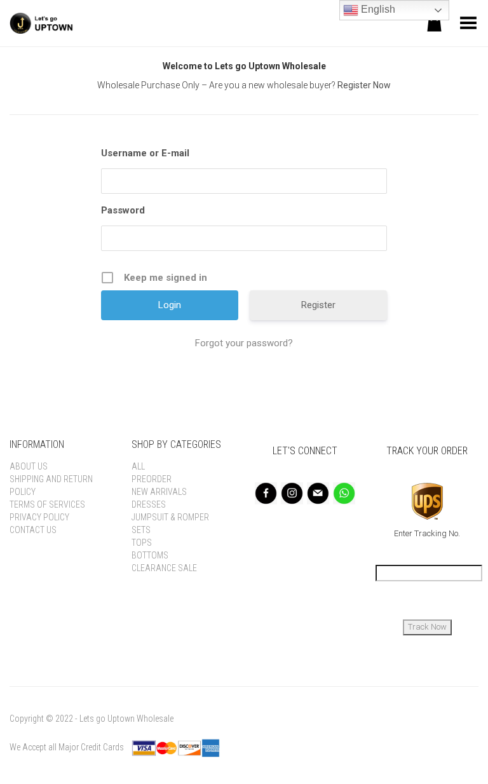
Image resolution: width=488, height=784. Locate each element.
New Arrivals (159, 492)
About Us (29, 466)
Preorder (152, 479)
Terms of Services (47, 504)
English (376, 9)
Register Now (364, 85)
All (138, 466)
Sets (141, 530)
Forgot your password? (244, 343)
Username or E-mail (145, 153)
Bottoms (150, 555)
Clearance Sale (164, 568)
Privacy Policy (39, 517)
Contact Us (33, 530)
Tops (142, 542)
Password (123, 210)
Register (318, 305)
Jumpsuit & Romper (170, 517)
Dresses (149, 504)
